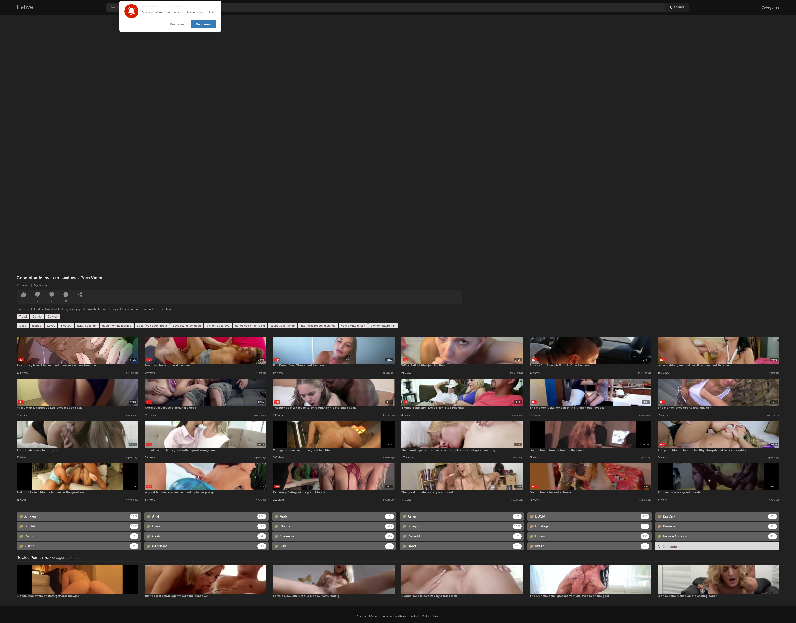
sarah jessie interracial (250, 325)
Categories (770, 7)
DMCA (373, 616)
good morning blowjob (116, 325)
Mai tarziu (177, 24)
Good (22, 325)
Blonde (37, 316)
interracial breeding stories (318, 325)
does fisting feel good (187, 325)
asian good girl (86, 325)
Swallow (66, 325)
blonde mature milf (383, 325)
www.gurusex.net (64, 557)
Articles (361, 616)
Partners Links (430, 616)
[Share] (80, 294)
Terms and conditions (393, 616)
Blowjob (52, 316)
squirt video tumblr (283, 325)
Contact (414, 616)
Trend (23, 316)
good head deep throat (152, 325)
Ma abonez (203, 24)
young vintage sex (353, 325)
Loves (51, 325)
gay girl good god (218, 325)
